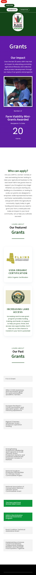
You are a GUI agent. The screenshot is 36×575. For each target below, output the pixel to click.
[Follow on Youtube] (33, 3)
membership (12, 10)
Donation (24, 10)
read (4, 1)
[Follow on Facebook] (27, 3)
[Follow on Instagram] (30, 3)
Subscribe (9, 5)
